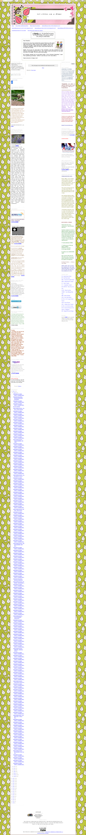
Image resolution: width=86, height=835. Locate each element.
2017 (13, 791)
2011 (13, 801)
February (15, 774)
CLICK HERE (14, 295)
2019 (13, 788)
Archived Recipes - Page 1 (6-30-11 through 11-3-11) (51, 25)
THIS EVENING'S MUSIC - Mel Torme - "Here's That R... (18, 510)
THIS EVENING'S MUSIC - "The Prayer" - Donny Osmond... (18, 409)
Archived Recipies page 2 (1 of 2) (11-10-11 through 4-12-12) (22, 28)
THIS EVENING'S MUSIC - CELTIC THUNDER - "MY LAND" (18, 441)
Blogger (19, 386)
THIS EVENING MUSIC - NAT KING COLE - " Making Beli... (18, 716)
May (14, 769)
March (15, 773)
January (15, 776)
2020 (13, 786)
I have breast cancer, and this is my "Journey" (35, 30)
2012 (13, 799)
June (14, 768)
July (14, 766)
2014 (13, 796)
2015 (13, 794)
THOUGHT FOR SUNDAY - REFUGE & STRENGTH (18, 579)
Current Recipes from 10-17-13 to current (19, 30)
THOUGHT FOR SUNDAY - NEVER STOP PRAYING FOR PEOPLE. (18, 398)
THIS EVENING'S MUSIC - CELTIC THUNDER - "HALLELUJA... (17, 617)
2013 (13, 797)
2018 (13, 789)
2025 (13, 778)
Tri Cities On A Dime (49, 14)
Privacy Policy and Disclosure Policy (22, 25)
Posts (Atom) (33, 70)
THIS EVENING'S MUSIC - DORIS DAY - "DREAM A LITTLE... (18, 650)
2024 (13, 780)
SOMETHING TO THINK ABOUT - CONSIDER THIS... (18, 394)
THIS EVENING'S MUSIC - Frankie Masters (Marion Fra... (18, 682)
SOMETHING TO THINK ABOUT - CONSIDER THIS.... (18, 551)
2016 (13, 793)
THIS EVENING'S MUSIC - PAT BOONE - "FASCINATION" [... (18, 582)
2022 (13, 783)
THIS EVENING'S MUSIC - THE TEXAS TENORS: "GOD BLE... (18, 544)
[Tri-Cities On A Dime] (12, 83)
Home (13, 25)
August (15, 392)
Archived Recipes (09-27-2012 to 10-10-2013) (65, 28)
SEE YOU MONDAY (16, 406)
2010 (13, 802)
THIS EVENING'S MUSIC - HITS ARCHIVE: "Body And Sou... (18, 752)
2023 (13, 781)
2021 (13, 784)
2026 (13, 391)
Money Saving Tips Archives (35, 25)
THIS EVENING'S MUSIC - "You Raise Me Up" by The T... (18, 476)
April (14, 771)
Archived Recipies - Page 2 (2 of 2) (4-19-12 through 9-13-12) (45, 28)
